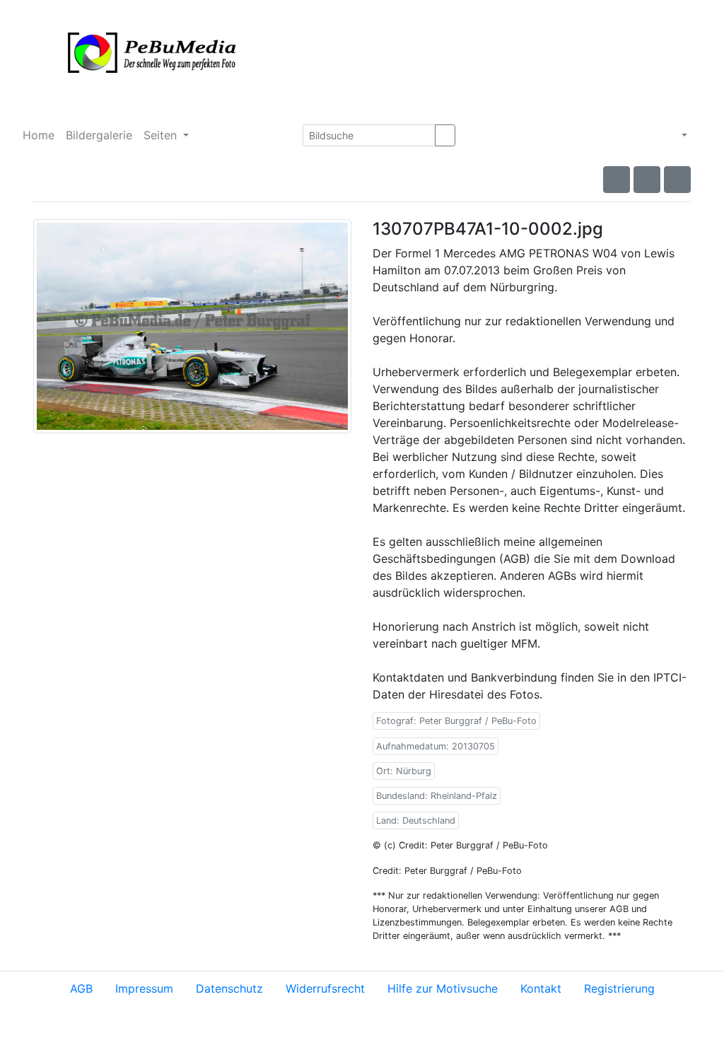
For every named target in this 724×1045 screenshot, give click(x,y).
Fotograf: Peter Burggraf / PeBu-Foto (456, 721)
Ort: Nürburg (403, 771)
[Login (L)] (703, 135)
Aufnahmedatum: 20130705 (435, 746)
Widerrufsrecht (325, 988)
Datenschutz (229, 988)
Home (38, 135)
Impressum (144, 988)
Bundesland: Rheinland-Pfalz (436, 795)
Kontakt (540, 988)
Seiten (162, 135)
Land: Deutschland (415, 820)
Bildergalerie (99, 135)
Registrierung (619, 988)
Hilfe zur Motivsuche (442, 988)
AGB (81, 988)
